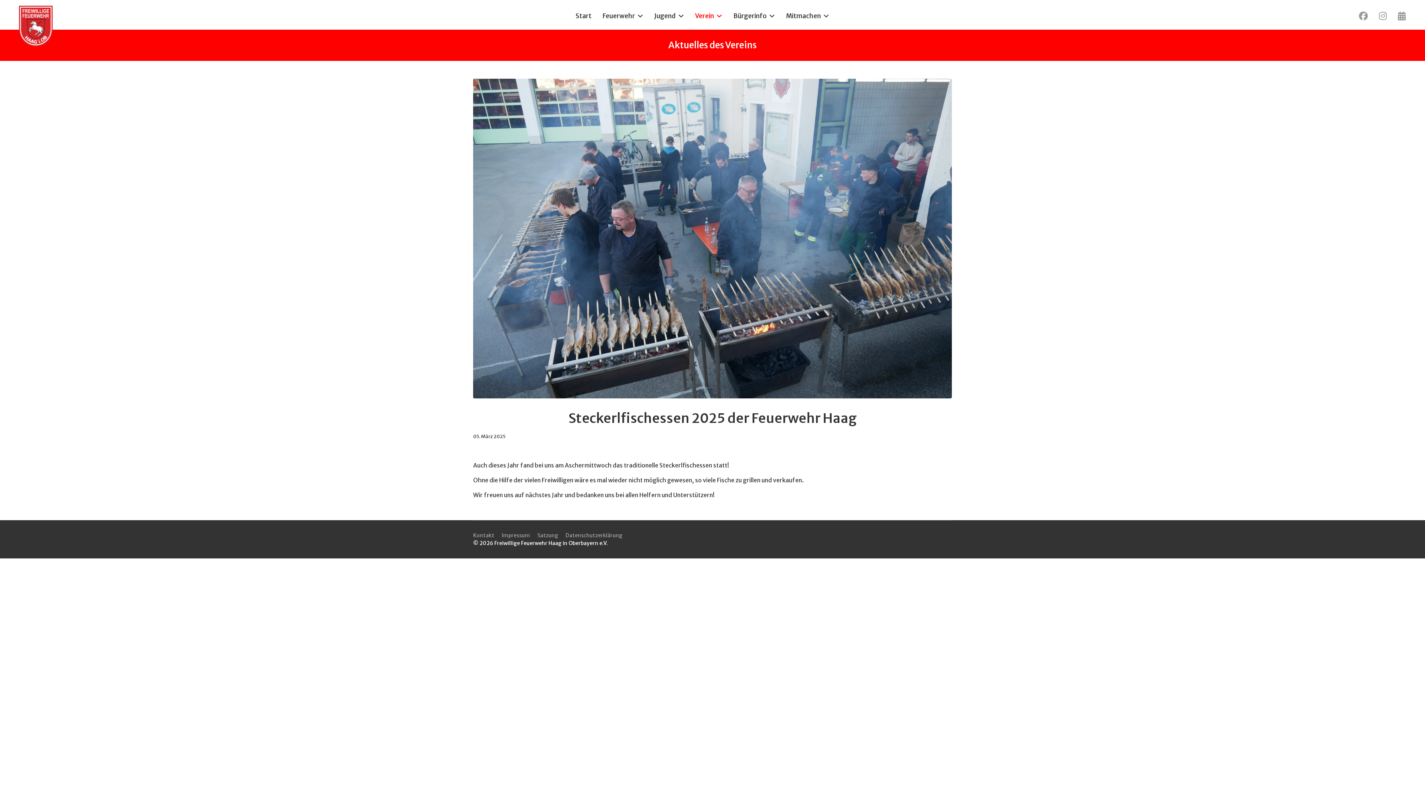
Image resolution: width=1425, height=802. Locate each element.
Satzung (547, 535)
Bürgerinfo (750, 16)
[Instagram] (1383, 16)
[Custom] (1402, 16)
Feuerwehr (619, 16)
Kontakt (483, 535)
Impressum (516, 535)
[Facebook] (1363, 16)
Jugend (665, 16)
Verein (704, 16)
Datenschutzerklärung (594, 535)
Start (584, 16)
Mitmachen (803, 16)
